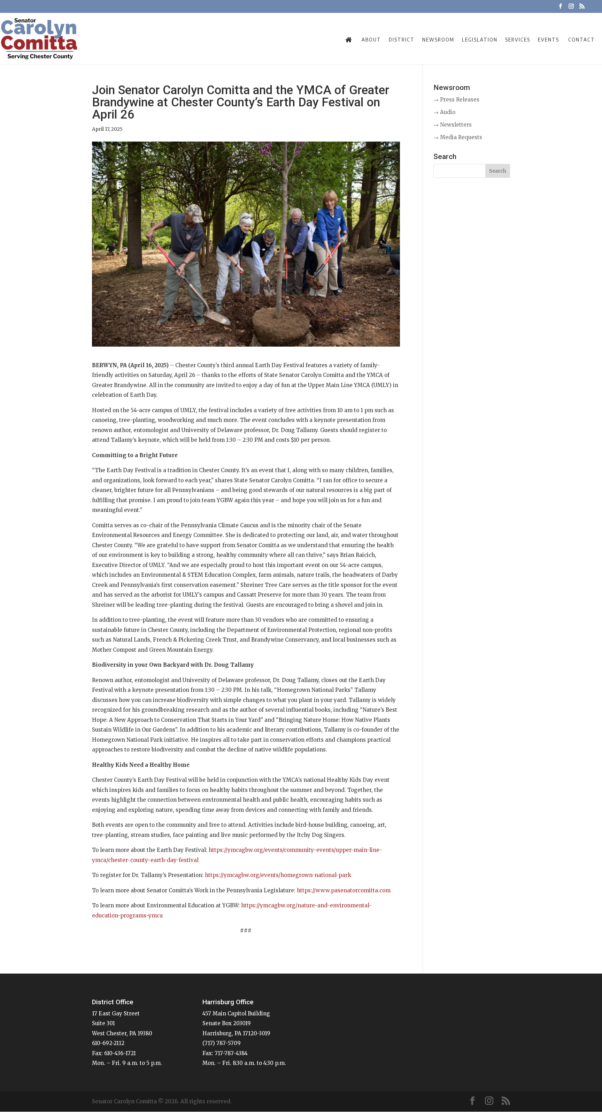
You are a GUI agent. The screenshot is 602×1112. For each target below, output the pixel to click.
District (402, 39)
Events (548, 39)
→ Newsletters (452, 124)
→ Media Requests (457, 137)
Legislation (479, 39)
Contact (581, 39)
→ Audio (444, 112)
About (371, 39)
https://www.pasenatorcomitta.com (344, 890)
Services (517, 39)
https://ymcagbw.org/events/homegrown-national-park (278, 875)
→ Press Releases (456, 99)
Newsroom (438, 39)
